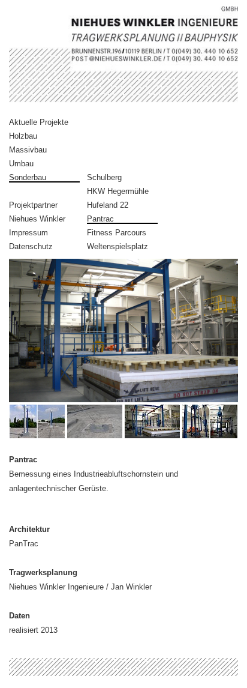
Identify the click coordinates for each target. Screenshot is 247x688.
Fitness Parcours (116, 232)
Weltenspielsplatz (117, 246)
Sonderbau (27, 177)
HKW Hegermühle (118, 191)
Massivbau (28, 149)
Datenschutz (31, 246)
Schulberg (104, 177)
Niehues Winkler (37, 218)
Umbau (21, 163)
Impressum (28, 232)
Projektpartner (33, 205)
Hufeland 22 (107, 205)
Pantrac (100, 218)
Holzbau (23, 135)
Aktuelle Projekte (38, 122)
